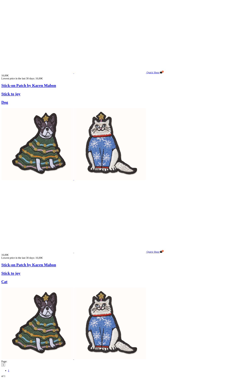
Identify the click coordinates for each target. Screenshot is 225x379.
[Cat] (110, 179)
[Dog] (37, 179)
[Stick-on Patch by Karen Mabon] (74, 72)
